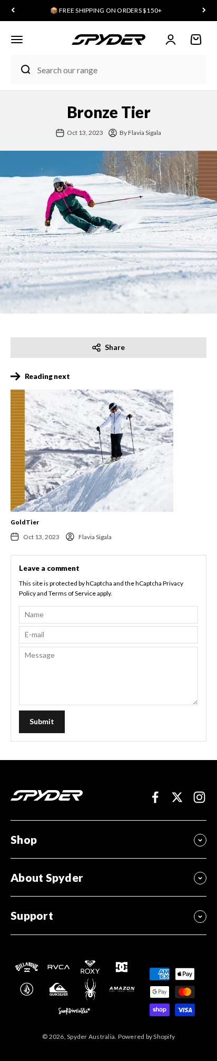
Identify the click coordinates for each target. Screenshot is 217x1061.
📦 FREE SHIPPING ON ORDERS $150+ (106, 10)
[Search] (21, 69)
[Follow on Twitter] (177, 797)
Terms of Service (72, 593)
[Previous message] (13, 10)
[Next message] (203, 10)
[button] (16, 39)
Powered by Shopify (146, 1036)
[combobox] (119, 70)
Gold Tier (25, 522)
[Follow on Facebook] (155, 797)
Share (115, 347)
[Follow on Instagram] (199, 797)
